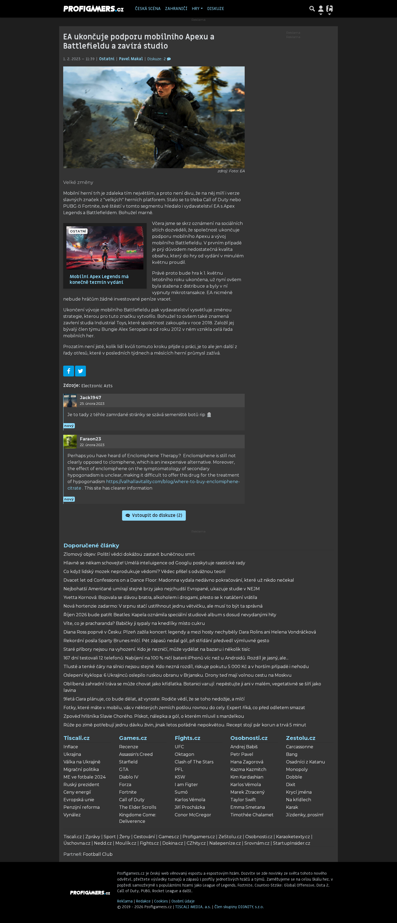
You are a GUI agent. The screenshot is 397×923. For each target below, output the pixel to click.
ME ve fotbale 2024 (84, 777)
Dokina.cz (172, 843)
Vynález (72, 814)
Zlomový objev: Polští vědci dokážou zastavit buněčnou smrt (129, 554)
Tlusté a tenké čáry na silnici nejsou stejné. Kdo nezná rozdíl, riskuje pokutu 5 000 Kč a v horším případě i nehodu (186, 666)
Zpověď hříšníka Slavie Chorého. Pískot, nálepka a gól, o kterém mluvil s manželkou (153, 716)
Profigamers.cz (199, 836)
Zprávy (92, 836)
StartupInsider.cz (291, 843)
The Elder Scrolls (137, 807)
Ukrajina (72, 754)
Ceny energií (77, 792)
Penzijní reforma (81, 807)
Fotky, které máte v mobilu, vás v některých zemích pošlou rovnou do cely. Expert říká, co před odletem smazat (184, 707)
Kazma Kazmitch (248, 769)
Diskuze (215, 9)
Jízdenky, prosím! (304, 814)
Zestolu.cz (300, 738)
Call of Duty (131, 799)
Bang (292, 754)
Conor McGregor (193, 814)
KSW (180, 777)
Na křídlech (298, 799)
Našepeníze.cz (225, 843)
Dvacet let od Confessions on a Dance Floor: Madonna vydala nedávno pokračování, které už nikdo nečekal (178, 580)
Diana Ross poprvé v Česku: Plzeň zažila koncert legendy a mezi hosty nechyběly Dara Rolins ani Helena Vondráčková (189, 632)
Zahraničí (176, 9)
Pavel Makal (131, 59)
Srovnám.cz (257, 843)
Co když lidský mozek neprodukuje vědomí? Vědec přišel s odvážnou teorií (144, 571)
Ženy (124, 836)
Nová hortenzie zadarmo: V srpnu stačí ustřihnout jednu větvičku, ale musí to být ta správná (163, 606)
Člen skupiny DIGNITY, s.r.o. (239, 906)
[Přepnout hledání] (312, 8)
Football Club (98, 854)
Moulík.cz (125, 843)
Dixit (290, 784)
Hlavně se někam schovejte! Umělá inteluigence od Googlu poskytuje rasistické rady (154, 562)
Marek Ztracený (247, 792)
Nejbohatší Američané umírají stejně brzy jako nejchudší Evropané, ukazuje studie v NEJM (161, 588)
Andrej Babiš (244, 746)
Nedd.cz (103, 843)
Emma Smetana (247, 807)
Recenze (128, 746)
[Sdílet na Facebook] (68, 371)
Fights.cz (187, 738)
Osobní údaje (183, 901)
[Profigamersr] (93, 8)
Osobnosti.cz (249, 738)
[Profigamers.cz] (90, 892)
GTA (123, 769)
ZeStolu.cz (230, 836)
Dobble (294, 777)
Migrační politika (81, 769)
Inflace (70, 746)
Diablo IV (128, 777)
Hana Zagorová (246, 761)
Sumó (181, 792)
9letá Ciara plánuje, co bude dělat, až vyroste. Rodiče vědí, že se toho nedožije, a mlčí (154, 699)
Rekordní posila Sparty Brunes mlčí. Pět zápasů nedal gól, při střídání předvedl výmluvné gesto (166, 640)
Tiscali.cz (76, 738)
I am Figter (186, 784)
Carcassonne (299, 746)
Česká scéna (148, 9)
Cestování (144, 836)
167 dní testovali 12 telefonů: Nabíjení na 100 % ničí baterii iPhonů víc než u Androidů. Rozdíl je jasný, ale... (175, 658)
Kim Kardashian (246, 777)
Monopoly (297, 769)
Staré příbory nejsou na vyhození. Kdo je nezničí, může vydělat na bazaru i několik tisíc (156, 649)
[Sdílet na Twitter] (80, 371)
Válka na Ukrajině (81, 761)
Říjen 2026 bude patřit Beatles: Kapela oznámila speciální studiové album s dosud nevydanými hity (169, 614)
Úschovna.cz (76, 843)
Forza (125, 784)
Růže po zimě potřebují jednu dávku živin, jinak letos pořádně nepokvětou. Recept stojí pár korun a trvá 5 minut (184, 724)
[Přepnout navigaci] (321, 8)
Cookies (161, 901)
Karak (292, 807)
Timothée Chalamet (252, 814)
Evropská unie (78, 799)
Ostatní (107, 59)
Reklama (125, 901)
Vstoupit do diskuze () (156, 515)
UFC (179, 746)
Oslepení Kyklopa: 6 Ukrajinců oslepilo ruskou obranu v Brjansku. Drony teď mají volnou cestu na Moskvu (177, 675)
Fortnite (128, 792)
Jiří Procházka (190, 807)
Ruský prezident (81, 784)
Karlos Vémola (190, 799)
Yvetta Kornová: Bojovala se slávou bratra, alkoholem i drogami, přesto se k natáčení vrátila (160, 597)
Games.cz (133, 738)
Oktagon (184, 754)
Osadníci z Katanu (305, 761)
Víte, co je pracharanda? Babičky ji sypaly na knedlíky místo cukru (134, 623)
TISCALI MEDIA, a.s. (193, 906)
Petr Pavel (241, 754)
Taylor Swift (243, 799)
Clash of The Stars (194, 761)
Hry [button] (196, 9)
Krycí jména (299, 792)
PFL (179, 769)
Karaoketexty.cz (293, 836)
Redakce (143, 901)
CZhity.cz (196, 843)
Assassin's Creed (136, 754)
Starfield (128, 761)
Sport (110, 836)
